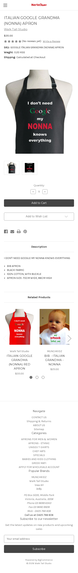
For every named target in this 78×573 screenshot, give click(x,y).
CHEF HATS (39, 451)
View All (39, 485)
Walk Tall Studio (39, 481)
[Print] (19, 231)
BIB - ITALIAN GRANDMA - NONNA (54, 360)
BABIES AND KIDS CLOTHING (39, 459)
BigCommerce (45, 560)
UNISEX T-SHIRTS (39, 447)
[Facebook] (6, 231)
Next (69, 338)
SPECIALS (39, 455)
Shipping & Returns (39, 421)
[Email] (12, 231)
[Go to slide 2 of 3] (37, 377)
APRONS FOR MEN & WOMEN (39, 439)
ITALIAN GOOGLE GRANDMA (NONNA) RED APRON (20, 362)
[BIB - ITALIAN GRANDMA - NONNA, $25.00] (54, 326)
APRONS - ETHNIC (39, 443)
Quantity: (39, 185)
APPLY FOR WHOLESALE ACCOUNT (39, 467)
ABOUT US (39, 425)
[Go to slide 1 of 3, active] (31, 377)
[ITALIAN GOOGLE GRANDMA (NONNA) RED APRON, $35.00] (19, 326)
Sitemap (39, 429)
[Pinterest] (25, 231)
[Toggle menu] (5, 5)
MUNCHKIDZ (39, 477)
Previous (5, 338)
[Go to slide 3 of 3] (43, 377)
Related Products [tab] (39, 297)
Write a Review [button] (51, 41)
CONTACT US (39, 417)
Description (39, 246)
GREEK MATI (39, 463)
